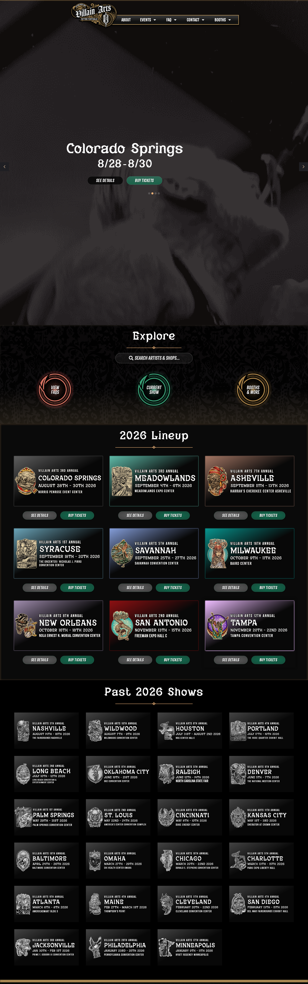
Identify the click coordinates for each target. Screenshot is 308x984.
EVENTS (145, 19)
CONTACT (193, 19)
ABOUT (126, 19)
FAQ (168, 19)
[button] (303, 166)
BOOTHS (220, 19)
